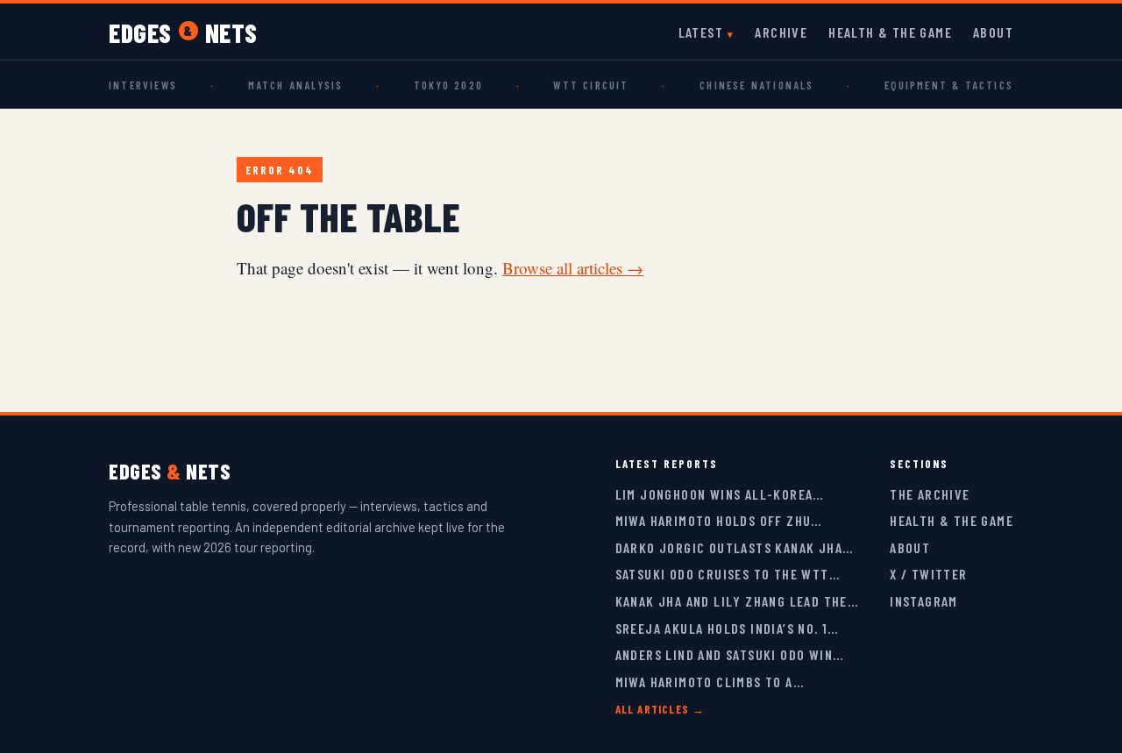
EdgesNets (183, 32)
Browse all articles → (572, 268)
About (993, 32)
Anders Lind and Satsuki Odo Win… (729, 654)
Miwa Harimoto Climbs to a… (709, 681)
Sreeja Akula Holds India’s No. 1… (727, 628)
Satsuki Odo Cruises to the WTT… (727, 573)
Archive (781, 32)
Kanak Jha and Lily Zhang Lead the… (737, 601)
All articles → (660, 709)
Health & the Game (890, 32)
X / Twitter (928, 573)
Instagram (924, 601)
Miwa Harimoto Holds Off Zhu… (718, 520)
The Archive (929, 494)
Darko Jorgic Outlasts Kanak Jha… (734, 547)
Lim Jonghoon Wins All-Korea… (719, 494)
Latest (700, 32)
